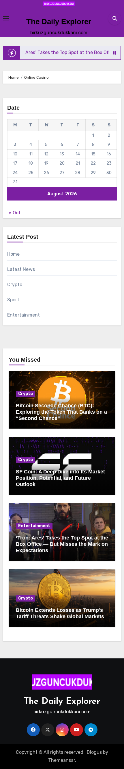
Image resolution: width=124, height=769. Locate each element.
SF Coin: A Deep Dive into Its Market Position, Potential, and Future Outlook (60, 478)
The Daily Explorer (58, 21)
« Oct (14, 212)
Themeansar (61, 760)
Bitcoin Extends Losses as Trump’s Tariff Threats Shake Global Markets (60, 613)
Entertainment (23, 315)
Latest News (21, 269)
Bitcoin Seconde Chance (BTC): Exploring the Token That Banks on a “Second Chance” (61, 412)
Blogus (94, 752)
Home (13, 254)
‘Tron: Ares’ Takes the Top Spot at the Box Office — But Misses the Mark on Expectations (62, 544)
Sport (13, 299)
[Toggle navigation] (6, 18)
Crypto (14, 284)
